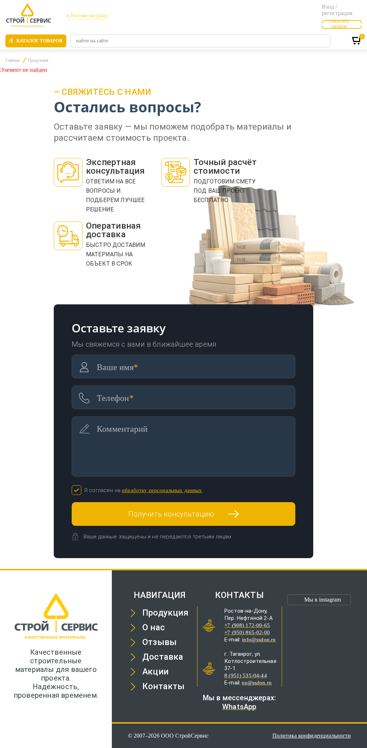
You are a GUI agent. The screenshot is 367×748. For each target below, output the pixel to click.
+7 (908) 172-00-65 (247, 625)
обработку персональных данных (162, 490)
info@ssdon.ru (259, 639)
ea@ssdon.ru (257, 683)
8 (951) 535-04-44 (245, 675)
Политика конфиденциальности (311, 736)
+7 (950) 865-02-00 (247, 632)
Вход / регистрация (337, 10)
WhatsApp (239, 706)
